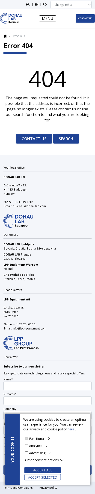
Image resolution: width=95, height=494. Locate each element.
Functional (37, 438)
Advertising (37, 453)
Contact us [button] (85, 18)
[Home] (11, 18)
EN (37, 4)
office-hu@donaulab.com (29, 206)
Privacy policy (48, 488)
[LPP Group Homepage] (18, 218)
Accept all (42, 470)
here (71, 429)
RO (45, 4)
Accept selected (42, 477)
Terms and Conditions (18, 488)
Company (9, 409)
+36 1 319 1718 (23, 202)
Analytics (35, 446)
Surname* (10, 394)
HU (28, 4)
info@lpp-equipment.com (29, 328)
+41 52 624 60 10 (24, 324)
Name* (8, 379)
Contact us (34, 138)
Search (66, 138)
